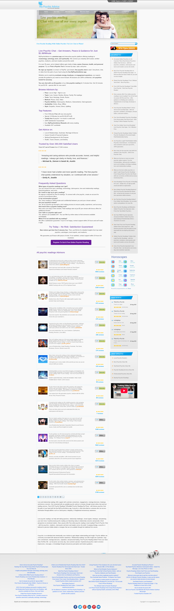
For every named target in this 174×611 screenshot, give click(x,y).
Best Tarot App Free (124, 226)
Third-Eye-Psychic (62, 280)
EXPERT (130, 1)
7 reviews (100, 413)
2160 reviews (99, 287)
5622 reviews (99, 445)
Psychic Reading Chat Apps (126, 72)
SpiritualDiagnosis (64, 264)
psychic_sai (52, 453)
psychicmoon (76, 390)
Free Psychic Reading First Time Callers (64, 585)
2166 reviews (99, 429)
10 (60, 497)
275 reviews (100, 319)
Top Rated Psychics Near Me (122, 366)
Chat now (101, 262)
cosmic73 (67, 438)
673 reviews (100, 303)
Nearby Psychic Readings (121, 377)
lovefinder (51, 375)
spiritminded (78, 327)
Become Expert (70, 12)
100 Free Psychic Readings (75, 589)
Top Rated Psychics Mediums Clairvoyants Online (139, 567)
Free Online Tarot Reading (121, 201)
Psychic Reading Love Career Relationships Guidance (30, 577)
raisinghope (117, 320)
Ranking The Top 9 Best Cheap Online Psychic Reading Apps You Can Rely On (31, 567)
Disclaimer (112, 12)
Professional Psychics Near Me (123, 374)
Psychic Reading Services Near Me (124, 370)
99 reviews (99, 382)
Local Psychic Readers (120, 358)
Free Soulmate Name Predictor (98, 577)
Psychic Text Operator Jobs (126, 209)
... (63, 497)
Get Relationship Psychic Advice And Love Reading (30, 589)
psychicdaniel (80, 406)
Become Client (84, 12)
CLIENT (124, 1)
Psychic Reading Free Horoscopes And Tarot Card (66, 567)
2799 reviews (99, 492)
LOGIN (113, 1)
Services (57, 12)
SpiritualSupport (64, 296)
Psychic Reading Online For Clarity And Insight (140, 583)
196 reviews (100, 335)
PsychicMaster (59, 422)
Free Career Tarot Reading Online (69, 579)
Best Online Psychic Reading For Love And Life (101, 581)
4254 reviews (99, 476)
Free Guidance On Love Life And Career (110, 565)
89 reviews (99, 398)
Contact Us (125, 12)
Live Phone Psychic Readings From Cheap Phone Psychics (105, 587)
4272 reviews (99, 461)
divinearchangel (74, 312)
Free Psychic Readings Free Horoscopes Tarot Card (68, 573)
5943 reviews (99, 271)
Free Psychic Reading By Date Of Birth (25, 583)
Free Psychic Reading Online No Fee (25, 595)
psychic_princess (66, 343)
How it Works (98, 12)
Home (46, 12)
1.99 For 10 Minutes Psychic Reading (136, 577)
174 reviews (100, 350)
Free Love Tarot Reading (151, 571)
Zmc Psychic (123, 152)
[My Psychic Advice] (49, 4)
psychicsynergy (53, 359)
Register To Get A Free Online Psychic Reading (71, 242)
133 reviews (100, 366)
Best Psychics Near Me (120, 362)
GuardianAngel (72, 484)
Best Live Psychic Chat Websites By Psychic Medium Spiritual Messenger (143, 590)
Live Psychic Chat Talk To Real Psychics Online (103, 571)
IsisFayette (78, 469)
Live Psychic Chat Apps (120, 127)
